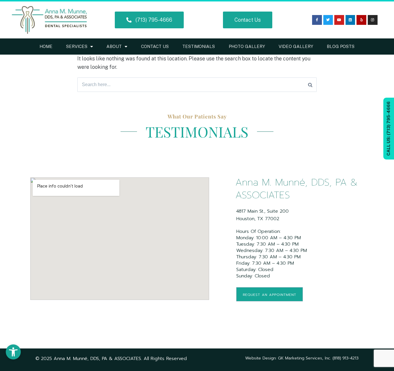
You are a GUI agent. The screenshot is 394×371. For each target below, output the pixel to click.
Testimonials (198, 46)
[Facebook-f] (317, 20)
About (114, 46)
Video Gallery (296, 46)
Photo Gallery (247, 46)
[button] (13, 351)
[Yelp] (361, 20)
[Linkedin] (350, 20)
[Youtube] (339, 20)
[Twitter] (328, 20)
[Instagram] (373, 20)
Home (46, 46)
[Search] (310, 84)
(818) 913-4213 (346, 358)
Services (76, 46)
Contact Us (155, 46)
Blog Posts (340, 46)
